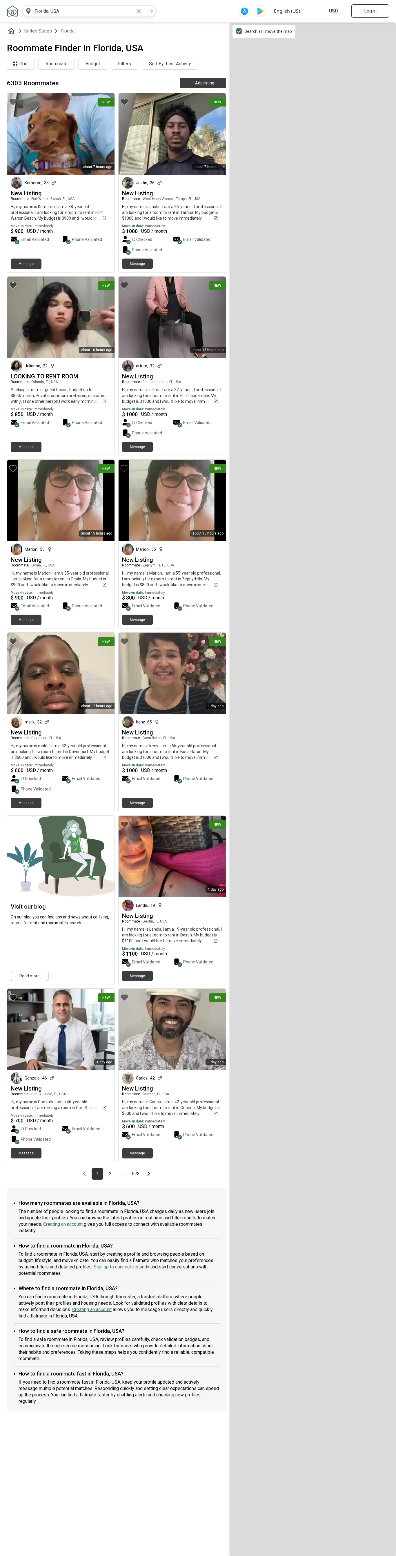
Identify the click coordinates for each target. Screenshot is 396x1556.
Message (26, 264)
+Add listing (203, 83)
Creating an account (63, 1224)
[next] (150, 11)
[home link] (12, 11)
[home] (12, 31)
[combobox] (83, 11)
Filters (124, 63)
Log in (370, 11)
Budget (93, 63)
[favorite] (13, 102)
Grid (23, 63)
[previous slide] (129, 856)
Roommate (57, 63)
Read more (29, 976)
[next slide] (215, 856)
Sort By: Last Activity (170, 63)
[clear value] (138, 11)
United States (38, 31)
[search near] (28, 11)
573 (136, 1174)
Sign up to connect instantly (121, 1267)
